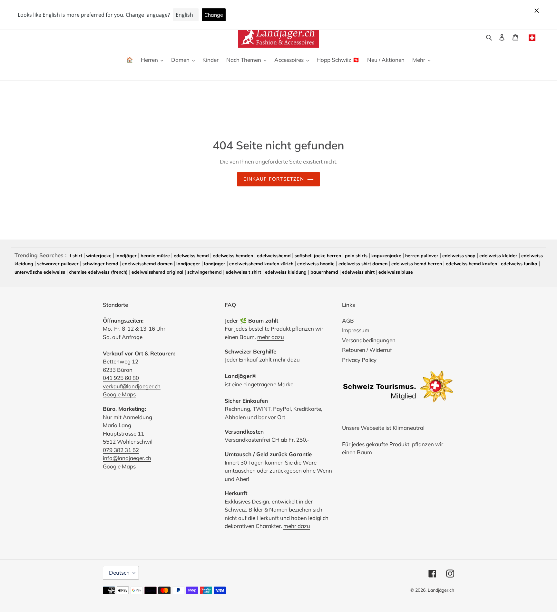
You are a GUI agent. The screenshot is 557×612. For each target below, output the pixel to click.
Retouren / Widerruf (367, 349)
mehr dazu (270, 337)
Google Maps (119, 394)
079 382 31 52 (121, 450)
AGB (348, 320)
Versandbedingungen (369, 340)
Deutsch (119, 572)
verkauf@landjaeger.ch (132, 386)
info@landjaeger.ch (127, 458)
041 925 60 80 (121, 377)
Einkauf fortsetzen (273, 179)
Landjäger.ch (441, 590)
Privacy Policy (359, 359)
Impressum (355, 330)
